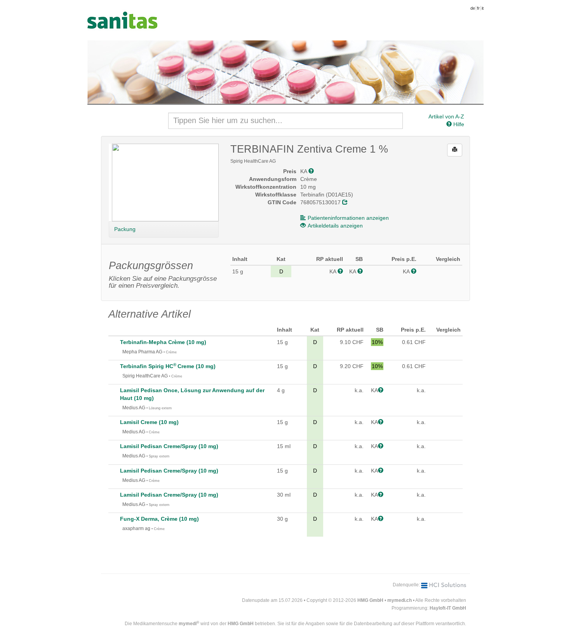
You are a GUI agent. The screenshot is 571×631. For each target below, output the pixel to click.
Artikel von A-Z (446, 116)
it (483, 8)
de (472, 8)
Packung (125, 229)
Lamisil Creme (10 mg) (149, 422)
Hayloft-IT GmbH (448, 608)
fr (478, 8)
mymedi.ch (399, 600)
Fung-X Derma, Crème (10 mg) (159, 519)
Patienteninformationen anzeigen (348, 218)
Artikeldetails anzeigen (335, 226)
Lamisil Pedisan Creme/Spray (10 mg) (169, 446)
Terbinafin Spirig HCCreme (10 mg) (168, 366)
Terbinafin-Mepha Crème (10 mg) (163, 342)
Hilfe (458, 124)
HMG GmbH (370, 600)
